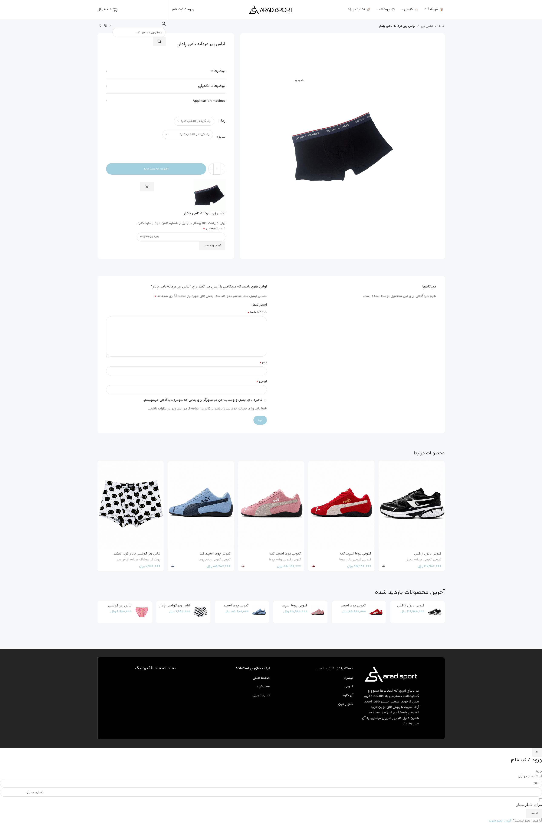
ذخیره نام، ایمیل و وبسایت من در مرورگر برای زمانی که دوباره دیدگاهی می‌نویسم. (202, 400)
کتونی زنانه (353, 559)
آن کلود (347, 695)
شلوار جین (345, 704)
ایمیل (261, 381)
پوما (342, 559)
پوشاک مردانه (139, 559)
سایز (222, 136)
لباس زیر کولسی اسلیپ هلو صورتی (118, 608)
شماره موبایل (214, 228)
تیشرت (348, 678)
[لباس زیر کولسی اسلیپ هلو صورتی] (142, 612)
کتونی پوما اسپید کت (355, 553)
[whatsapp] (532, 802)
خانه (441, 26)
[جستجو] (159, 41)
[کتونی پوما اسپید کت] (341, 505)
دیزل (409, 559)
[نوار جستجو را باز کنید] (164, 24)
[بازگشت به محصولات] (105, 26)
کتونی (437, 559)
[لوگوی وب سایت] (271, 9)
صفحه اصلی (261, 678)
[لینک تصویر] (390, 675)
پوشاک (155, 559)
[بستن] (147, 186)
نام (263, 362)
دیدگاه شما (257, 312)
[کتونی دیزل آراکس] (412, 505)
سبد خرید (263, 686)
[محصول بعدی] (100, 26)
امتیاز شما (260, 305)
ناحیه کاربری (261, 695)
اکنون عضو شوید (500, 820)
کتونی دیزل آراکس (427, 553)
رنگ (222, 121)
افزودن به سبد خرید (156, 169)
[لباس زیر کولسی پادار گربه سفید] (131, 505)
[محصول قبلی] (110, 26)
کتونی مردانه (423, 559)
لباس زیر (427, 26)
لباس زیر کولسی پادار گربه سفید (137, 553)
